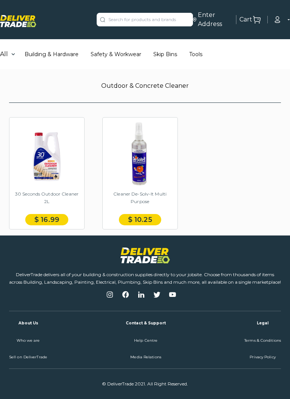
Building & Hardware (52, 54)
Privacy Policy (262, 357)
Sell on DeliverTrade (28, 357)
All (4, 54)
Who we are (28, 340)
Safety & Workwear (116, 54)
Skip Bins (165, 54)
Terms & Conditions (262, 340)
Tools (195, 54)
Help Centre (145, 340)
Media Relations (145, 357)
